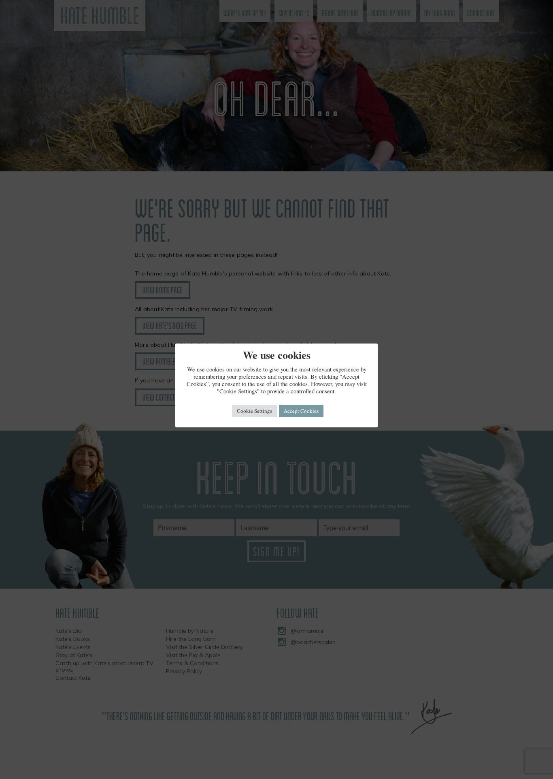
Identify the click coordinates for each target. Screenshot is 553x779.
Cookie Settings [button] (254, 410)
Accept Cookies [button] (301, 410)
